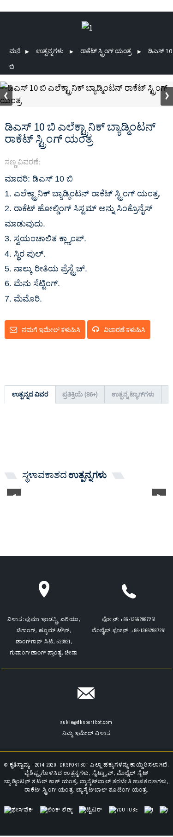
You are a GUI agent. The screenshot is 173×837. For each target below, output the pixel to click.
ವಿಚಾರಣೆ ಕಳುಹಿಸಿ (124, 330)
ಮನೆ (15, 51)
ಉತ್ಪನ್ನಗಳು (50, 51)
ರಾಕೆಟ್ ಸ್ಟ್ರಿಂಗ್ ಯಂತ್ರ (105, 51)
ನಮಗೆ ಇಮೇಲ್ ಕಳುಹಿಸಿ (51, 330)
